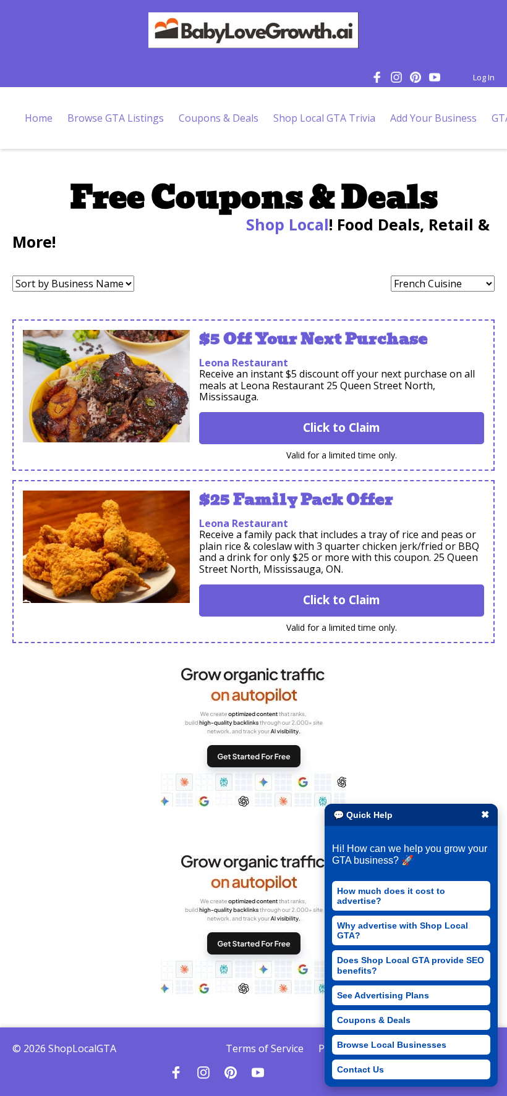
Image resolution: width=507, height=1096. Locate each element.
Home (39, 118)
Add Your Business (433, 118)
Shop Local (285, 224)
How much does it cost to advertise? (391, 896)
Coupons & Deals (374, 1020)
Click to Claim (341, 427)
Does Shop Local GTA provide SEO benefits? (410, 965)
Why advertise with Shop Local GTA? (402, 930)
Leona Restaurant (243, 362)
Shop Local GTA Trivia (324, 118)
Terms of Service (265, 1048)
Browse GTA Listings (115, 118)
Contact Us (360, 1069)
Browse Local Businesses (391, 1045)
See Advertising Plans (383, 995)
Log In (484, 77)
